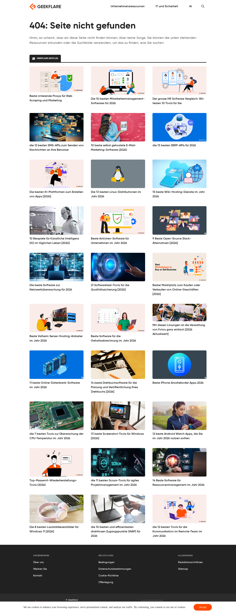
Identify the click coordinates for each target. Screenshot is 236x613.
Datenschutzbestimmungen (114, 569)
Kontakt (37, 575)
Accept (202, 607)
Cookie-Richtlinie (108, 575)
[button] (202, 6)
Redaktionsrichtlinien (190, 562)
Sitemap (183, 569)
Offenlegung (105, 582)
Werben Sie (40, 569)
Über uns (38, 562)
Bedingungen (106, 562)
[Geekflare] (45, 6)
